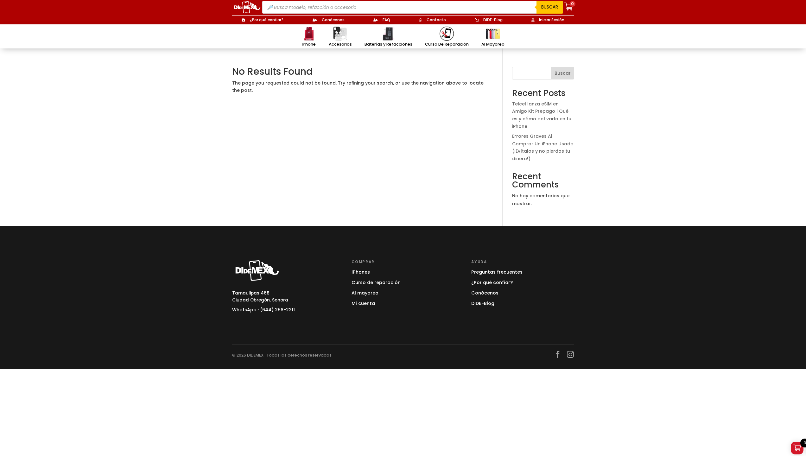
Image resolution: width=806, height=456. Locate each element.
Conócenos (484, 293)
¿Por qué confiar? (492, 282)
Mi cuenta (363, 303)
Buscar (549, 7)
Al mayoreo (365, 293)
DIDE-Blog (482, 303)
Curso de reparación (376, 282)
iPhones (361, 272)
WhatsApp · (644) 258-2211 (263, 310)
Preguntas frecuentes (497, 272)
